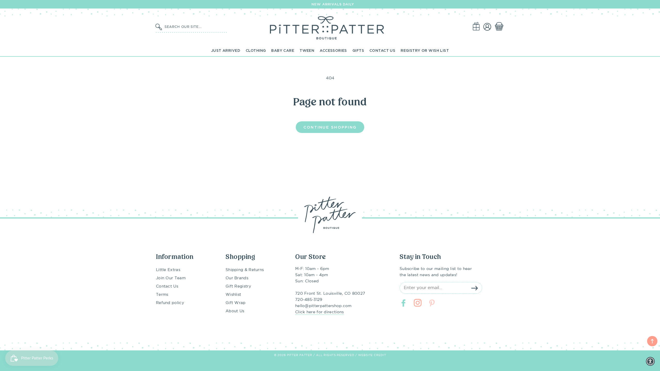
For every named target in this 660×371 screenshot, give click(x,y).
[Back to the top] (652, 341)
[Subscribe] (474, 288)
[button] (500, 27)
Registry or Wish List (425, 50)
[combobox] (195, 26)
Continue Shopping (330, 127)
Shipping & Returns (245, 270)
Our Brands (237, 278)
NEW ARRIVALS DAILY (332, 4)
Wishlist (233, 294)
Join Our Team (171, 278)
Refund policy (170, 303)
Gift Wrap (236, 303)
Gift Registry (238, 286)
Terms (162, 294)
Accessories (333, 50)
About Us (235, 311)
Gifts (358, 50)
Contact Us (382, 50)
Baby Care (282, 50)
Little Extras (168, 270)
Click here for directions (319, 312)
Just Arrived (225, 50)
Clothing (256, 50)
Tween (307, 50)
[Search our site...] (158, 27)
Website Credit (372, 355)
